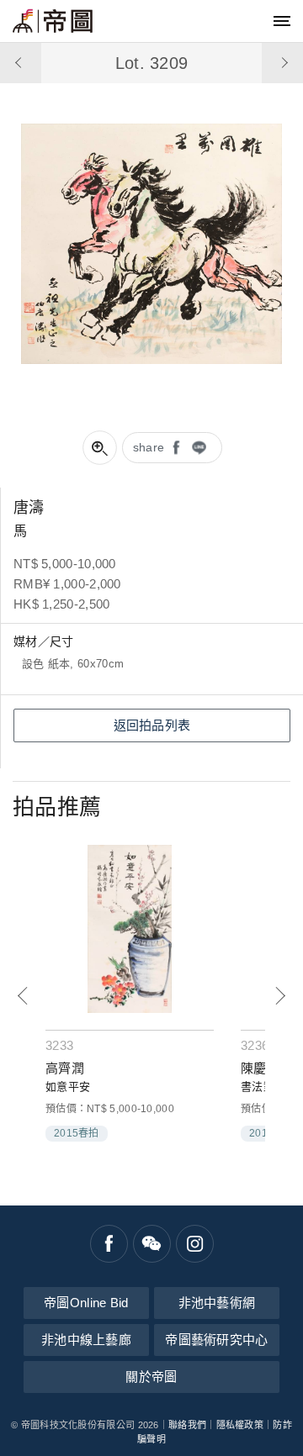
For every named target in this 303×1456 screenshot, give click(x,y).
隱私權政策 (240, 1425)
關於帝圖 (151, 1376)
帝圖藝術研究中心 (216, 1339)
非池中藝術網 (217, 1302)
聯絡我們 (187, 1425)
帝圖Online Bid (86, 1302)
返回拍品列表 (152, 725)
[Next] (280, 995)
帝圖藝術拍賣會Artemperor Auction (53, 21)
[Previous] (23, 995)
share (149, 447)
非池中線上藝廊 (86, 1339)
